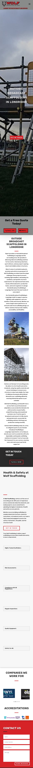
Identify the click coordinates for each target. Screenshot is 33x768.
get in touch (16, 138)
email (23, 230)
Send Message (22, 763)
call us (11, 230)
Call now (17, 462)
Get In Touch (11, 528)
